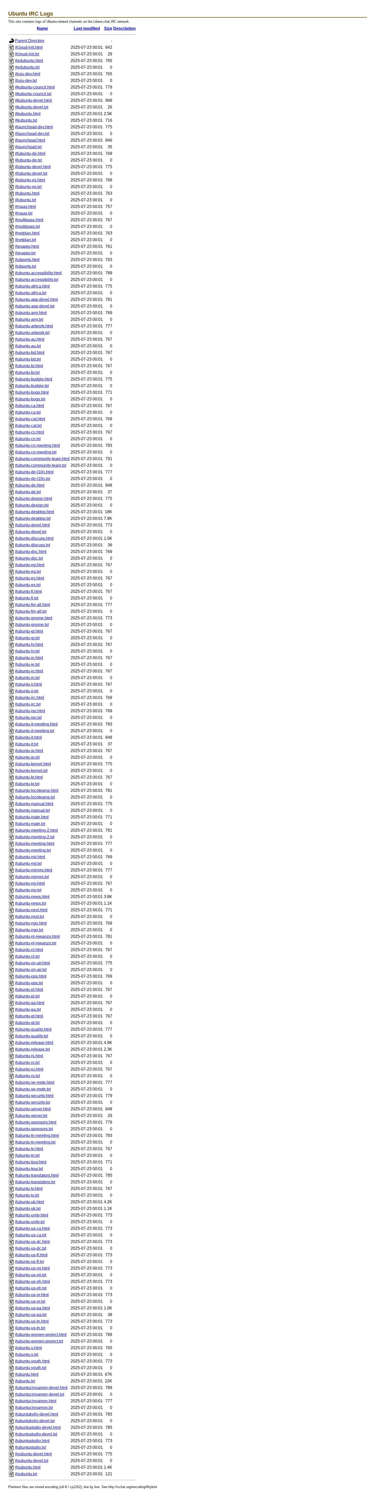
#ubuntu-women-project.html (41, 1334)
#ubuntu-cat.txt (28, 425)
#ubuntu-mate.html (32, 817)
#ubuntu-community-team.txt (40, 465)
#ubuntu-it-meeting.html (36, 724)
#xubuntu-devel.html (33, 1454)
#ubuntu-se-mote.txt (33, 1089)
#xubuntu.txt (26, 1474)
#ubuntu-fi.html (28, 591)
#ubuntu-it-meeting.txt (34, 731)
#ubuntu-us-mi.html (32, 1268)
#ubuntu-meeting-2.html (36, 830)
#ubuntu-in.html (29, 671)
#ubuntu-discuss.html (34, 538)
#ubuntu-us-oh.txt (30, 1288)
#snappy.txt (25, 253)
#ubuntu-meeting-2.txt (34, 837)
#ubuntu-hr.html (29, 644)
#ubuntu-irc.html (29, 697)
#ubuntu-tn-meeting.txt (35, 1142)
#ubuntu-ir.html (28, 684)
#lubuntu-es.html (30, 180)
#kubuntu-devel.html (33, 100)
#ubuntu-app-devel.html (36, 299)
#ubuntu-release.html (34, 1042)
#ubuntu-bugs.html (32, 392)
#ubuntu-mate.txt (30, 823)
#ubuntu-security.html (34, 1096)
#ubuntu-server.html (33, 1109)
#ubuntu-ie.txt (27, 664)
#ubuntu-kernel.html (33, 764)
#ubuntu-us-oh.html (32, 1281)
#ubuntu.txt (25, 1381)
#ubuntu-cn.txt (28, 439)
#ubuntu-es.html (29, 578)
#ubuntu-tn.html (29, 1149)
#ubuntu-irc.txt (28, 704)
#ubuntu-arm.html (31, 313)
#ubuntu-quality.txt (31, 1036)
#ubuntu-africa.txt (30, 293)
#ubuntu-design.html (33, 498)
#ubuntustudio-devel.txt (36, 1434)
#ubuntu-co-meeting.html (37, 445)
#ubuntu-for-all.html (32, 605)
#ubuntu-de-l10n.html (34, 472)
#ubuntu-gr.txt (27, 638)
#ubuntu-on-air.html (32, 963)
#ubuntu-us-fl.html (31, 1255)
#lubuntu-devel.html (33, 167)
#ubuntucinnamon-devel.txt (39, 1394)
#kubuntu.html (28, 114)
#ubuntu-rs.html (29, 1056)
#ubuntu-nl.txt (27, 956)
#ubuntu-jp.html (29, 750)
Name (42, 28)
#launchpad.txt (28, 147)
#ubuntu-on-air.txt (30, 969)
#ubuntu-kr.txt (27, 784)
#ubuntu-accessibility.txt (36, 279)
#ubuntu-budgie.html (33, 379)
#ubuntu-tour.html (30, 1162)
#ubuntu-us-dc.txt (30, 1248)
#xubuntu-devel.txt (31, 1460)
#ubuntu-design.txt (31, 505)
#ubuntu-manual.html (34, 804)
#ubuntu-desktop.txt (33, 518)
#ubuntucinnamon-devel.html (41, 1387)
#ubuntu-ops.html (30, 976)
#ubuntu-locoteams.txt (35, 797)
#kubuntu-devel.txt (31, 107)
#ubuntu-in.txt (27, 678)
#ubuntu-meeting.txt (33, 850)
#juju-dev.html (27, 74)
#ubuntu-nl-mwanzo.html (37, 936)
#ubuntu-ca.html (29, 405)
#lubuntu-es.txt (28, 187)
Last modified (87, 28)
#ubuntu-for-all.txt (30, 611)
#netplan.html (27, 233)
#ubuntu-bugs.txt (30, 399)
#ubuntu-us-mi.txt (30, 1275)
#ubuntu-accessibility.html (38, 273)
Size (108, 28)
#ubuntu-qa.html (29, 1003)
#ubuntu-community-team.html (42, 459)
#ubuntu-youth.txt (30, 1368)
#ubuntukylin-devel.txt (35, 1421)
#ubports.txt (25, 266)
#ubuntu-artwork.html (34, 326)
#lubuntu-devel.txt (31, 173)
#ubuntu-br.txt (27, 372)
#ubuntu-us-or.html (32, 1295)
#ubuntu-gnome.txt (32, 624)
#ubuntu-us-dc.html (32, 1242)
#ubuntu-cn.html (29, 432)
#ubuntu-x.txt (26, 1354)
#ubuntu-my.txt (28, 890)
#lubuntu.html (27, 193)
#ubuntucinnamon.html (35, 1401)
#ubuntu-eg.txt (28, 571)
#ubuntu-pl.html (29, 989)
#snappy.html (27, 246)
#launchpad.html (30, 140)
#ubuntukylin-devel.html (36, 1414)
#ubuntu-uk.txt (28, 1208)
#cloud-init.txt (27, 54)
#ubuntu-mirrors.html (33, 870)
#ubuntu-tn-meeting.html (37, 1135)
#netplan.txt (25, 240)
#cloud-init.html (29, 47)
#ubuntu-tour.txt (29, 1169)
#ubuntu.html (27, 1374)
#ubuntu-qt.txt (27, 1023)
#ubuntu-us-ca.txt (30, 1235)
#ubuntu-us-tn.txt (30, 1328)
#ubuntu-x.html (28, 1348)
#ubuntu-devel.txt (30, 532)
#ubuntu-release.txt (32, 1049)
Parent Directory (29, 41)
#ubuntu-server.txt (31, 1115)
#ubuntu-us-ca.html (32, 1228)
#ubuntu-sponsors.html (35, 1122)
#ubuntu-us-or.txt (30, 1301)
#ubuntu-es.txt (28, 585)
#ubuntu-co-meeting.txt (35, 452)
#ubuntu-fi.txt (26, 598)
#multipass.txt (27, 226)
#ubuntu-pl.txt (27, 996)
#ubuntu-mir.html (30, 857)
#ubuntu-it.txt (26, 744)
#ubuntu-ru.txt (27, 1076)
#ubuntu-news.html (32, 896)
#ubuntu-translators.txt (35, 1182)
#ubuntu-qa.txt (28, 1009)
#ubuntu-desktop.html (34, 512)
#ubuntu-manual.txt (32, 810)
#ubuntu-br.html (29, 366)
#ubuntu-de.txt (28, 492)
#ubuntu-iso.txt (28, 717)
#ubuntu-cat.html (30, 419)
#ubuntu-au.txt (28, 346)
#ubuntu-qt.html (29, 1016)
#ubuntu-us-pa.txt (30, 1314)
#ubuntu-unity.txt (30, 1222)
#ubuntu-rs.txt (27, 1062)
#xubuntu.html (28, 1467)
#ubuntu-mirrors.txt (32, 877)
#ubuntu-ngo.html (31, 923)
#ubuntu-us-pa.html (32, 1308)
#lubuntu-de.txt (28, 160)
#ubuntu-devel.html (32, 525)
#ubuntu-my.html (30, 883)
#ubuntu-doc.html (30, 551)
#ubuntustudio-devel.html (38, 1427)
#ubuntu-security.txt (32, 1102)
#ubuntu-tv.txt (27, 1195)
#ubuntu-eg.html (29, 565)
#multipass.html (29, 220)
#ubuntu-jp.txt (27, 757)
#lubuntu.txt (25, 200)
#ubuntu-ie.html (29, 658)
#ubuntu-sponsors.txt (34, 1129)
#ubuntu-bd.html (29, 352)
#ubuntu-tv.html (29, 1188)
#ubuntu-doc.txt (29, 558)
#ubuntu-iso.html (30, 711)
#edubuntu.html (29, 60)
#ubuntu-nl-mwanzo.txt (35, 943)
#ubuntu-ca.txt (28, 412)
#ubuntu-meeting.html (34, 843)
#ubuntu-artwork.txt (32, 332)
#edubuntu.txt (27, 67)
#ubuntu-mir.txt (28, 863)
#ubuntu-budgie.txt (32, 386)
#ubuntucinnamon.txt (34, 1407)
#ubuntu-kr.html (29, 777)
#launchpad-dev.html (34, 127)
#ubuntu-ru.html (29, 1069)
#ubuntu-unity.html (31, 1215)
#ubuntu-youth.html (32, 1361)
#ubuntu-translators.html (37, 1175)
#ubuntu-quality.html (33, 1029)
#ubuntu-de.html (29, 485)
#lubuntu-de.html (30, 153)
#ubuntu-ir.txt (26, 691)
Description (124, 28)
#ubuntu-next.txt (29, 916)
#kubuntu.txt (26, 120)
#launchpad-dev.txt (32, 133)
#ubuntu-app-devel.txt (34, 306)
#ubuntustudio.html (32, 1441)
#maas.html (25, 206)
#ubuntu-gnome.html (33, 618)
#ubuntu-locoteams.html (36, 790)
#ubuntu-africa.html (32, 286)
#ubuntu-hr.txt (27, 651)
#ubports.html (27, 259)
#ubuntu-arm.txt (29, 319)
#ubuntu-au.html (29, 339)
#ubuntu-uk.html (29, 1202)
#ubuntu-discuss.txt (32, 545)
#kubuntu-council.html (35, 87)
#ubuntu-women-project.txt (39, 1341)
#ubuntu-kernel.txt (31, 770)
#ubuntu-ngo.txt (29, 930)
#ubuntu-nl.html (29, 950)
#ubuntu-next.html (31, 910)
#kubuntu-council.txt (33, 94)
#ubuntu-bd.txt (28, 359)
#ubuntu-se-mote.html (34, 1082)
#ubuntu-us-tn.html (32, 1321)
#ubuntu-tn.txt (27, 1155)
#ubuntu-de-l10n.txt (32, 478)
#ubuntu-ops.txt (29, 983)
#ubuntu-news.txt (30, 903)
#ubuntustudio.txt (30, 1447)
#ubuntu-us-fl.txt (29, 1261)
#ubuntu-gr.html (29, 631)
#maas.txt (23, 213)
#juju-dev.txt (26, 80)
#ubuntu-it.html (28, 737)
